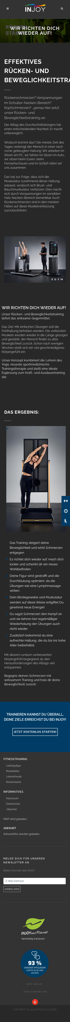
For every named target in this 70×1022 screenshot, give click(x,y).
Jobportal (11, 809)
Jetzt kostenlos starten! (35, 731)
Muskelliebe (12, 771)
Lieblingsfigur (13, 765)
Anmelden (12, 889)
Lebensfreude (14, 776)
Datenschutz (13, 803)
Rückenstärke (13, 782)
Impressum (12, 798)
